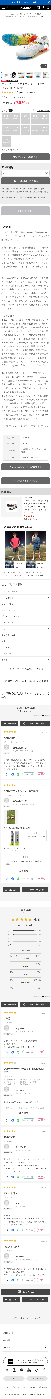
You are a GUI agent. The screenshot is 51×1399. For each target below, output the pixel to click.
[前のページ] (3, 74)
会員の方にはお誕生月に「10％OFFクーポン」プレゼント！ (25, 3)
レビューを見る (31, 92)
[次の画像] (46, 46)
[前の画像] (5, 46)
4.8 (37, 919)
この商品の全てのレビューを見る (25, 1318)
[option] (25, 2)
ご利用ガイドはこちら (26, 480)
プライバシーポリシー (19, 1387)
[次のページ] (48, 74)
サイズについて (43, 110)
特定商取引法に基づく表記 (38, 1387)
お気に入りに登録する (27, 156)
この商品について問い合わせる (27, 466)
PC (14, 1378)
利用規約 (6, 1387)
